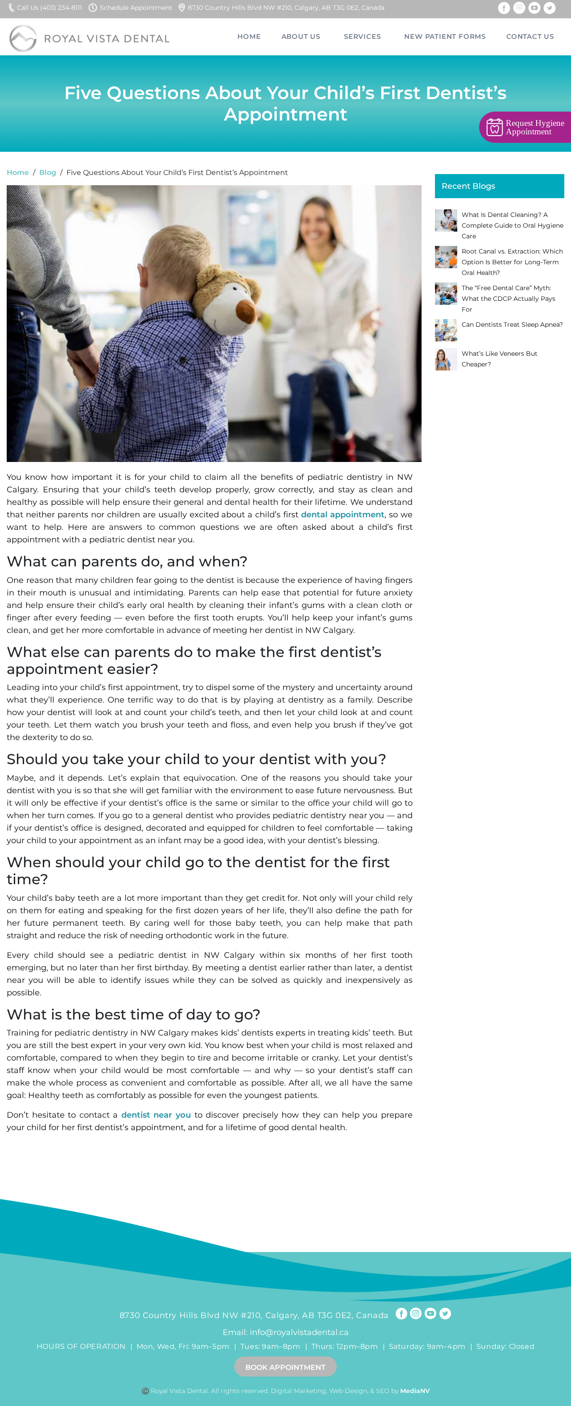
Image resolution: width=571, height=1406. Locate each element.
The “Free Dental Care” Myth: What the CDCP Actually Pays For (508, 298)
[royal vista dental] (90, 36)
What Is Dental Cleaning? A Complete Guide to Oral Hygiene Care (512, 225)
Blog (47, 172)
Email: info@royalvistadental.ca (286, 1332)
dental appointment (343, 515)
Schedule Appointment (136, 8)
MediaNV (415, 1391)
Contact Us (530, 36)
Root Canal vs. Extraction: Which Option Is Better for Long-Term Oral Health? (512, 262)
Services (362, 36)
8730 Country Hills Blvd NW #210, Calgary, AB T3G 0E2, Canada (286, 8)
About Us (300, 36)
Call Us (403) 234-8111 (49, 8)
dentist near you (156, 1115)
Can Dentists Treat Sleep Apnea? (512, 324)
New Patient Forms (445, 36)
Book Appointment (285, 1367)
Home (249, 36)
